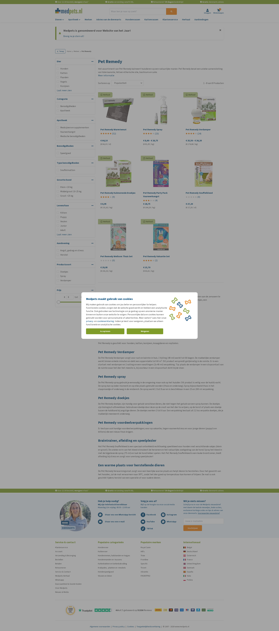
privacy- (90, 321)
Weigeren (145, 331)
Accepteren (105, 331)
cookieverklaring (105, 321)
